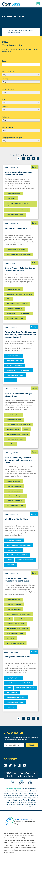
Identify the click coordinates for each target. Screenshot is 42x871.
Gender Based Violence (23, 619)
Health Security (11, 198)
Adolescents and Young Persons (16, 249)
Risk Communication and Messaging (17, 210)
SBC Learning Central (13, 789)
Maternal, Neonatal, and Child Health (17, 304)
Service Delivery (25, 313)
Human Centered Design (14, 550)
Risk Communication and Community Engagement (17, 204)
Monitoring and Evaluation (14, 360)
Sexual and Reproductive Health (16, 697)
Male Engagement (12, 692)
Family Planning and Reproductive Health (18, 254)
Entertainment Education (14, 419)
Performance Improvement (14, 308)
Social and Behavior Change (15, 214)
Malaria (9, 299)
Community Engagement (14, 486)
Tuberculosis (10, 444)
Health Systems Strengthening (15, 496)
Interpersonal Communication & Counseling (19, 294)
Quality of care (11, 313)
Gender (9, 619)
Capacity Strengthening (13, 193)
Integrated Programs (13, 429)
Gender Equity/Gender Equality (15, 624)
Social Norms (10, 380)
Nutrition (9, 560)
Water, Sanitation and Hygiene (15, 643)
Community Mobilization (13, 491)
